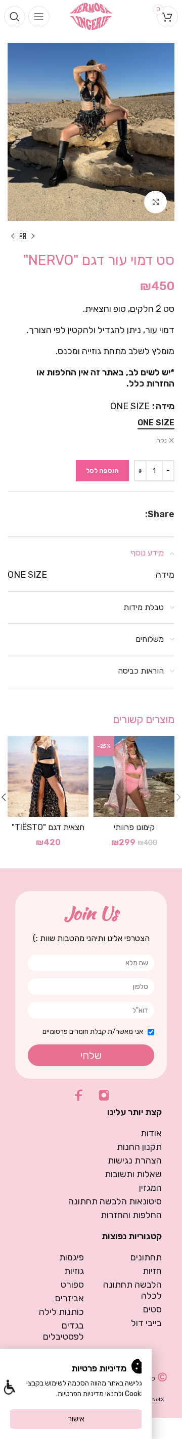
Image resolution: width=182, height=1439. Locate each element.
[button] (9, 1388)
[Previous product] (33, 236)
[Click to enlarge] (155, 202)
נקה (161, 440)
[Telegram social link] (115, 514)
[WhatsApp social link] (128, 514)
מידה (165, 406)
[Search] (15, 17)
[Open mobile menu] (39, 17)
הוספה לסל (102, 470)
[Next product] (13, 236)
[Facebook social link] (139, 514)
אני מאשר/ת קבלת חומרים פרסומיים (92, 1031)
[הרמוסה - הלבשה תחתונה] (91, 15)
